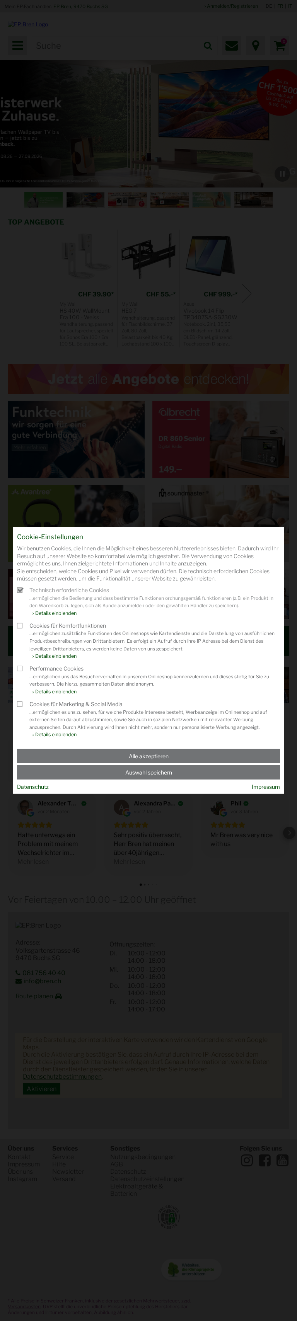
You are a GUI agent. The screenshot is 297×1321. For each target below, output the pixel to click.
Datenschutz (33, 786)
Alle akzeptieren (149, 756)
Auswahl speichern (148, 772)
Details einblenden (56, 613)
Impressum (266, 786)
